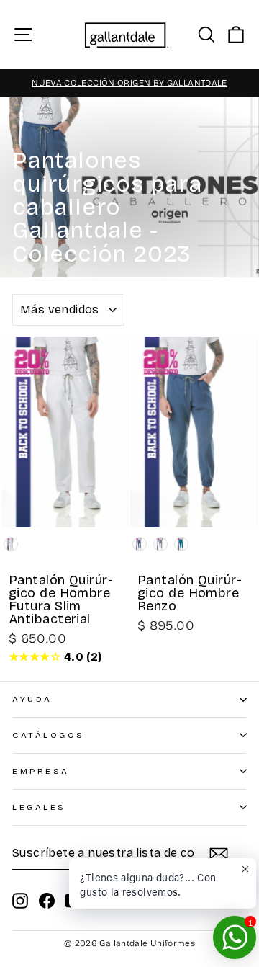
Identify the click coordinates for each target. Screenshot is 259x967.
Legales (39, 807)
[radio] (10, 544)
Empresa (41, 771)
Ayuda (32, 699)
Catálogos (48, 735)
